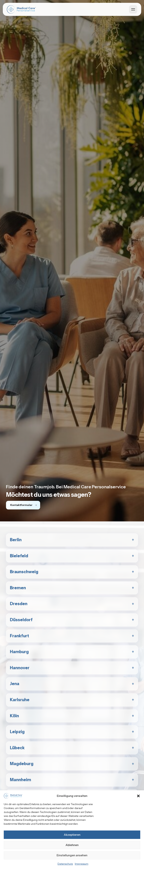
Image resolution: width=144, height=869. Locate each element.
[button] (138, 796)
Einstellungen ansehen (72, 855)
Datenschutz (65, 863)
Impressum (81, 863)
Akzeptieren (72, 834)
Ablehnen (72, 845)
